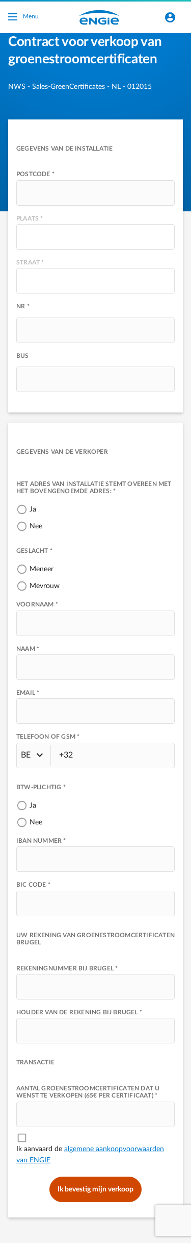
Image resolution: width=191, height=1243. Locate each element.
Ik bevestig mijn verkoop (95, 1189)
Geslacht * (34, 551)
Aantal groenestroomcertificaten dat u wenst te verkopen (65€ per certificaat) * (87, 1092)
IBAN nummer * (41, 841)
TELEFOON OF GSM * (47, 737)
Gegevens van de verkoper (62, 452)
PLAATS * (29, 218)
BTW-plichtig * (41, 787)
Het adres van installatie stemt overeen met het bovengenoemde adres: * (94, 487)
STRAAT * (30, 262)
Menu (31, 16)
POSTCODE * (35, 174)
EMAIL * (27, 693)
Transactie (35, 1062)
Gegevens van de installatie (64, 148)
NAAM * (27, 649)
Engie (99, 17)
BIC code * (33, 885)
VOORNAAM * (37, 604)
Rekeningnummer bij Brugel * (67, 968)
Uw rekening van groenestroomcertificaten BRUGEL (95, 938)
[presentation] (95, 193)
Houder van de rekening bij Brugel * (79, 1012)
